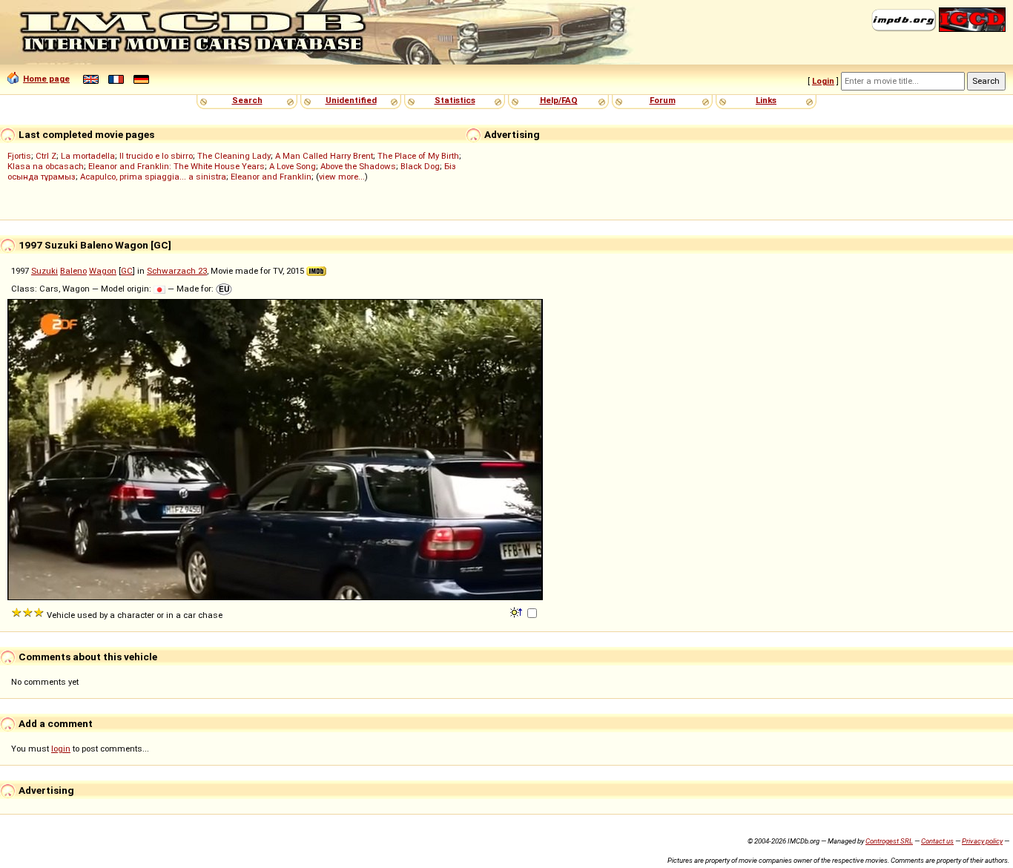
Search (247, 100)
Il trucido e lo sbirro (156, 156)
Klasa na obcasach (45, 166)
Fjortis (19, 156)
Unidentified (351, 100)
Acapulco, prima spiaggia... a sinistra (153, 176)
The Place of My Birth (418, 156)
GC (127, 271)
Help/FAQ (559, 100)
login (60, 748)
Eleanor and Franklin (271, 176)
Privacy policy (982, 841)
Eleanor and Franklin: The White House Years (176, 166)
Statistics (455, 100)
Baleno (73, 271)
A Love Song (292, 166)
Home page (46, 78)
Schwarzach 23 (177, 271)
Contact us (937, 841)
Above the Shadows (358, 166)
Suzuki (44, 271)
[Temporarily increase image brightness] (517, 611)
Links (766, 100)
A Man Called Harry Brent (324, 156)
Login (823, 81)
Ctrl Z (46, 156)
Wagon (102, 271)
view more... (342, 176)
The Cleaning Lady (234, 156)
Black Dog (420, 166)
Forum (663, 100)
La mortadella (88, 156)
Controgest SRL (889, 841)
